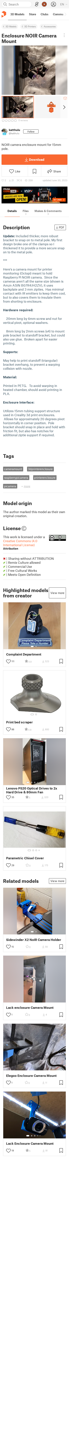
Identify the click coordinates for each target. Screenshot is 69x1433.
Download (36, 159)
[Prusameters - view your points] (44, 4)
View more (57, 593)
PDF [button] (61, 227)
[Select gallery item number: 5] (40, 782)
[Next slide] (63, 107)
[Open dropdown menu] (64, 35)
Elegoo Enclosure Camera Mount (31, 1075)
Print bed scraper (19, 722)
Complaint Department (23, 654)
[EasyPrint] (37, 4)
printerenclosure (44, 477)
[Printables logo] (4, 14)
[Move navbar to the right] (65, 14)
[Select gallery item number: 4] (38, 782)
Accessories (50, 26)
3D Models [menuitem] (17, 14)
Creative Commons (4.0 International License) (20, 544)
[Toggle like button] (8, 661)
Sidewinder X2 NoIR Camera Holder (33, 940)
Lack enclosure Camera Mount (29, 1007)
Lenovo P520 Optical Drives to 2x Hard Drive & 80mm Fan (31, 790)
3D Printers (30, 26)
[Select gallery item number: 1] (32, 646)
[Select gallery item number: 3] (34, 782)
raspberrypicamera (16, 477)
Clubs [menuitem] (44, 14)
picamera (10, 486)
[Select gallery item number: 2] (36, 646)
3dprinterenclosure (40, 469)
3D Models (11, 26)
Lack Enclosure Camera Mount (29, 1143)
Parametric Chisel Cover (25, 858)
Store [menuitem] (32, 14)
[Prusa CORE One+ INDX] (34, 195)
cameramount (13, 469)
